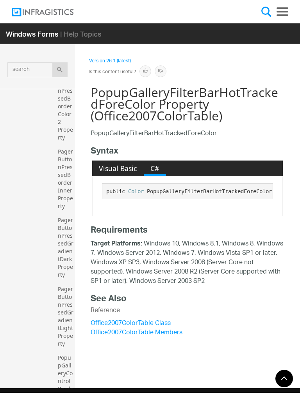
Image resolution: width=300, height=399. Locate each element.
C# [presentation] (154, 168)
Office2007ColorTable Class (131, 323)
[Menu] (282, 12)
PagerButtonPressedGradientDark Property (65, 247)
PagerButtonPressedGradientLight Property (66, 316)
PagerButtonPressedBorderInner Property (66, 179)
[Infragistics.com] (51, 12)
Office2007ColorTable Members (136, 333)
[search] (60, 69)
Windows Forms (32, 33)
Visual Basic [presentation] (118, 168)
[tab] (118, 168)
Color (136, 191)
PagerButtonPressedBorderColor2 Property (65, 106)
